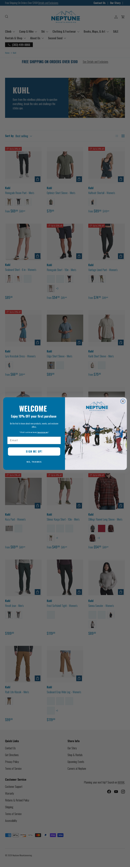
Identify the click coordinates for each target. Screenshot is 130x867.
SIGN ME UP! (34, 451)
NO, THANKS (34, 462)
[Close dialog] (122, 401)
